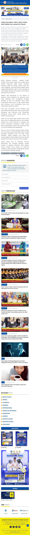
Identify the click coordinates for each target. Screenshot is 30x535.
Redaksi (3, 530)
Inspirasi (5, 405)
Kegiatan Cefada (8, 421)
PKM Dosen (6, 424)
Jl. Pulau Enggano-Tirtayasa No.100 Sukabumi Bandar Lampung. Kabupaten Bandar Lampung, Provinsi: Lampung (15, 522)
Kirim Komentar (24, 188)
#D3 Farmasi (21, 153)
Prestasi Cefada (4, 234)
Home (3, 18)
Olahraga (6, 402)
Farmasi (3, 210)
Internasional (7, 408)
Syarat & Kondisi (9, 530)
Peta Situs (15, 530)
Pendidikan (6, 413)
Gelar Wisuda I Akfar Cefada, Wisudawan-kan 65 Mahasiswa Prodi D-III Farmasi (14, 287)
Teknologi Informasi (9, 410)
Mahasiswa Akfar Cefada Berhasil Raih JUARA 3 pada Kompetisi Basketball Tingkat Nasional (14, 237)
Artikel (3, 358)
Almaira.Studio (16, 532)
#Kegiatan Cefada (6, 153)
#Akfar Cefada (14, 153)
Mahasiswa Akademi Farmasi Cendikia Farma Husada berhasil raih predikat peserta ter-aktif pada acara (14, 312)
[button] (28, 11)
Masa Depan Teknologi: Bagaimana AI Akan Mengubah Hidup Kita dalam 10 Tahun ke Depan (14, 361)
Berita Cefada (9, 18)
